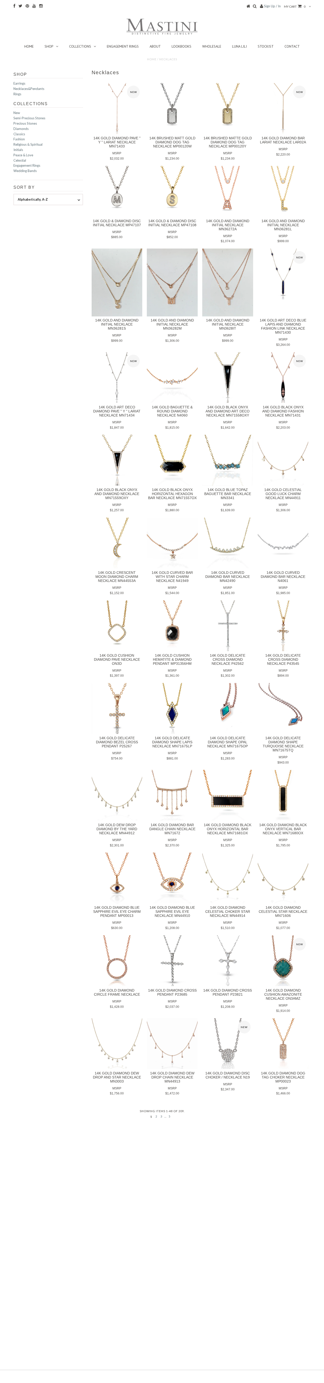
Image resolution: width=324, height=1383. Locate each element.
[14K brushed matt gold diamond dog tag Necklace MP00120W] (172, 108)
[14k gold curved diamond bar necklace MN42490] (227, 543)
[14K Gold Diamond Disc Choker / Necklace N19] (227, 1043)
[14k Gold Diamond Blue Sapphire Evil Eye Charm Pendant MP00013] (117, 877)
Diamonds (21, 129)
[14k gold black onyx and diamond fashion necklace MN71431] (283, 377)
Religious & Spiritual (28, 144)
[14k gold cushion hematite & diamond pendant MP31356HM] (172, 625)
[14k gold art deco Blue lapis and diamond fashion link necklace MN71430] (283, 274)
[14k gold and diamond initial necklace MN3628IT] (227, 282)
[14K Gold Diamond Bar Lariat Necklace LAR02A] (283, 108)
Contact (292, 46)
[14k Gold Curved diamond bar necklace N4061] (283, 543)
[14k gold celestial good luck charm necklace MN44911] (283, 460)
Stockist (266, 46)
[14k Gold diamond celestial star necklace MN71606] (283, 877)
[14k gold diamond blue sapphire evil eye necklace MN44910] (172, 877)
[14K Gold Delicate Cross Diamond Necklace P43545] (283, 625)
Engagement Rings (123, 46)
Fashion (19, 139)
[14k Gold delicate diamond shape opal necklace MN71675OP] (227, 708)
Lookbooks (181, 46)
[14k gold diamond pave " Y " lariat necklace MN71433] (117, 108)
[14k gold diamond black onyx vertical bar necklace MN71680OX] (283, 795)
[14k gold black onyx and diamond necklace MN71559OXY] (117, 460)
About (155, 46)
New (16, 113)
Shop (49, 46)
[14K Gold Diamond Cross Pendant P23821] (227, 960)
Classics (19, 134)
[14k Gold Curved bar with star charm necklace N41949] (172, 543)
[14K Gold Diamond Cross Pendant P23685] (172, 960)
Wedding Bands (25, 171)
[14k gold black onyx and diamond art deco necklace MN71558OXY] (227, 377)
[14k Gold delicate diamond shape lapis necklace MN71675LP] (172, 708)
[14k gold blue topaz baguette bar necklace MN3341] (227, 460)
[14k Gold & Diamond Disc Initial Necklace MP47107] (117, 191)
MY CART (295, 6)
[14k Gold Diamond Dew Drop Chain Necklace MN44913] (172, 1043)
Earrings (19, 83)
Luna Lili (239, 46)
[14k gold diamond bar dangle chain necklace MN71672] (172, 795)
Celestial (19, 160)
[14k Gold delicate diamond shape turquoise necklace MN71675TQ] (283, 708)
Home (29, 46)
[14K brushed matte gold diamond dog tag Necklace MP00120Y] (227, 108)
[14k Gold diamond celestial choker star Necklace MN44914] (227, 877)
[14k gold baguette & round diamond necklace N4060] (172, 377)
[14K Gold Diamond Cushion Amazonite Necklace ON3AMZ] (283, 960)
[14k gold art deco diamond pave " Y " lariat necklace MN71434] (117, 377)
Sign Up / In (272, 6)
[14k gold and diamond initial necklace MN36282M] (172, 282)
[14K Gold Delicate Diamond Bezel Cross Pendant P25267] (117, 708)
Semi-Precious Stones (29, 118)
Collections (80, 46)
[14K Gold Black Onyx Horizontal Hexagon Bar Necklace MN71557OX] (172, 460)
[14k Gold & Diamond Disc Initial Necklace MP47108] (172, 191)
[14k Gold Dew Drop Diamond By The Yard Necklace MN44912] (117, 795)
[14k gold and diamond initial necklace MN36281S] (117, 282)
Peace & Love (23, 155)
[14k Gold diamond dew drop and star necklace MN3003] (117, 1043)
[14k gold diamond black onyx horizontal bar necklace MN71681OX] (227, 795)
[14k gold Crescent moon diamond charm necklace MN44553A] (117, 543)
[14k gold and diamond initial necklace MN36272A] (227, 191)
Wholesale (211, 46)
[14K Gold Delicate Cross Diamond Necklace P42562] (227, 625)
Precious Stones (25, 123)
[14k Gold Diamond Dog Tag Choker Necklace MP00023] (283, 1043)
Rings (17, 94)
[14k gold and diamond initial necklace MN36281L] (283, 191)
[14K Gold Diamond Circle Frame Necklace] (117, 960)
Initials (18, 150)
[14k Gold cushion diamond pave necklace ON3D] (117, 625)
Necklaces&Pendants (28, 89)
